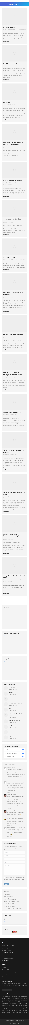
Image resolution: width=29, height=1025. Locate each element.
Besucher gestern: (8, 898)
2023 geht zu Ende (9, 257)
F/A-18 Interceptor (9, 27)
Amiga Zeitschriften (12, 296)
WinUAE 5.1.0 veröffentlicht (12, 219)
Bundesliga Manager (20, 782)
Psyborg (10, 736)
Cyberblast (6, 102)
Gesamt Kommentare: (9, 906)
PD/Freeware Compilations (14, 753)
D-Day (10, 725)
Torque (8, 818)
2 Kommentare (22, 259)
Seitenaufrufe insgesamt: (9, 901)
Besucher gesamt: (8, 899)
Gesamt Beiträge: (8, 903)
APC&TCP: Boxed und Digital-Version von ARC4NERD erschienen (15, 797)
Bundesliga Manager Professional (14, 769)
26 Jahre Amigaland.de (12, 812)
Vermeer (11, 692)
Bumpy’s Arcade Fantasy (14, 720)
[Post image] (6, 688)
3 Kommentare (20, 377)
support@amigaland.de (7, 978)
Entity (10, 708)
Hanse (10, 697)
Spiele (23, 827)
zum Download (6, 41)
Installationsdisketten (14, 749)
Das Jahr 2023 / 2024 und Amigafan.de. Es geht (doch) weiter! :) (12, 374)
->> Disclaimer (5, 960)
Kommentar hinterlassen (21, 29)
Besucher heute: (7, 896)
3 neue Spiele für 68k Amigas (12, 180)
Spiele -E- (5, 65)
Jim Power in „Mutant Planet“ (15, 731)
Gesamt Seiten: (7, 905)
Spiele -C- (5, 104)
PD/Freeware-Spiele (14, 756)
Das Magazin (12, 687)
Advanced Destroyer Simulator (16, 703)
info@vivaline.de (9, 952)
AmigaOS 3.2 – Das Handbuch (13, 334)
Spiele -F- (5, 29)
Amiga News (5, 146)
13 (21, 600)
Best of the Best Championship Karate (16, 714)
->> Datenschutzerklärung (8, 958)
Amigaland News (6, 259)
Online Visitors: (7, 894)
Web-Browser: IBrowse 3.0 (12, 412)
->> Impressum (5, 955)
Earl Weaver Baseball (10, 64)
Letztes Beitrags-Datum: (9, 908)
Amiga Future (5, 496)
